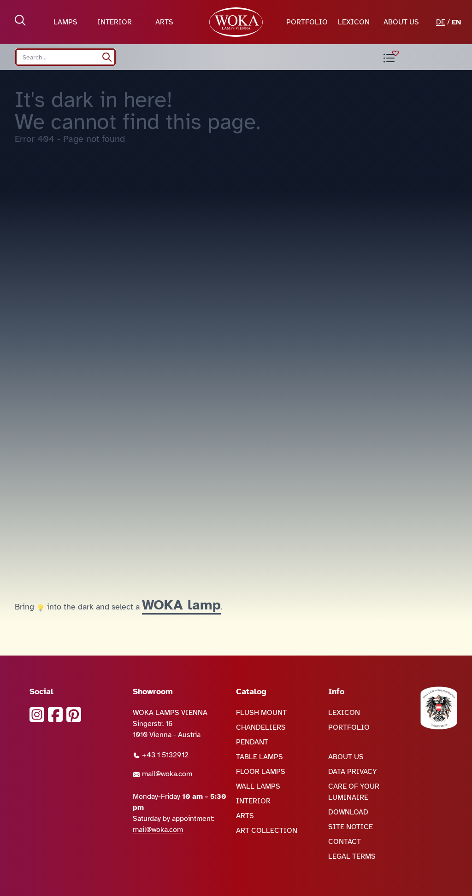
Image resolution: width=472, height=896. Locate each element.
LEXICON (354, 22)
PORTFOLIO (307, 22)
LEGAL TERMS (352, 856)
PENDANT (252, 742)
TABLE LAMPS (259, 756)
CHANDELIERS (261, 727)
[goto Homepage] (236, 22)
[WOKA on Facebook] (55, 714)
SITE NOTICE (350, 827)
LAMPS (65, 22)
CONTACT (344, 841)
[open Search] (20, 20)
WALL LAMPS (258, 786)
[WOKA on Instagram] (37, 714)
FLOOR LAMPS (260, 771)
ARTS (164, 22)
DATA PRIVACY (352, 771)
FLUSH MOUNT (261, 712)
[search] (107, 57)
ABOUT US (401, 22)
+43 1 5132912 (164, 755)
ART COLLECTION (266, 830)
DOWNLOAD (348, 812)
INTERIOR (114, 22)
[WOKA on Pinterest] (73, 714)
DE (440, 22)
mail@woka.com (166, 774)
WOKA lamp (181, 605)
